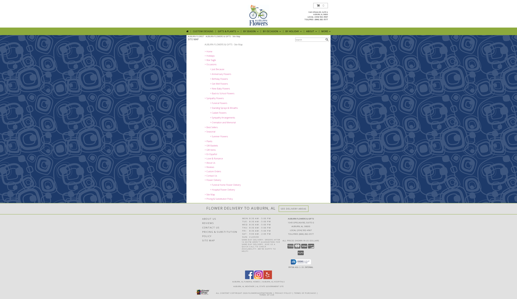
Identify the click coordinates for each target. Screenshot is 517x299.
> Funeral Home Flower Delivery (225, 184)
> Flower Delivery (213, 180)
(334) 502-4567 (321, 17)
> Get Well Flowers (219, 83)
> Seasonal (210, 131)
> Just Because (217, 69)
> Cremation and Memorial (223, 122)
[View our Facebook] (249, 278)
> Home (208, 51)
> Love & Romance (214, 158)
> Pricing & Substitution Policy (219, 198)
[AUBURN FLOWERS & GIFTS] (258, 15)
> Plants (208, 141)
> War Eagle (210, 60)
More (324, 31)
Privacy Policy (283, 293)
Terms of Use (266, 295)
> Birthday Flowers (219, 78)
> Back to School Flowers (222, 93)
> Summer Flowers (219, 136)
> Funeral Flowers (218, 103)
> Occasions (210, 64)
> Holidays (210, 55)
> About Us (210, 162)
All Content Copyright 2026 (232, 293)
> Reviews (209, 167)
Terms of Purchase (305, 293)
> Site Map (210, 194)
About (310, 31)
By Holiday (292, 31)
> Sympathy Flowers (214, 98)
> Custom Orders (213, 171)
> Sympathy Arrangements (222, 117)
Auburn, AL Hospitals (273, 281)
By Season (249, 31)
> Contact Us (211, 175)
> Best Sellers (211, 127)
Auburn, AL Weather (243, 286)
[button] (320, 5)
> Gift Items (210, 149)
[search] (327, 39)
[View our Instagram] (258, 278)
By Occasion (270, 31)
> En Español (211, 154)
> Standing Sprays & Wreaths (224, 107)
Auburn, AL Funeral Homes (246, 281)
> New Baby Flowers (220, 88)
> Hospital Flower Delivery (222, 189)
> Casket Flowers (218, 112)
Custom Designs (203, 31)
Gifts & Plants (227, 31)
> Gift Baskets (211, 145)
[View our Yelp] (267, 278)
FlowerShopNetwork (260, 293)
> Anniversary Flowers (220, 74)
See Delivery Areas (293, 208)
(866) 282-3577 (321, 19)
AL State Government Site (270, 286)
